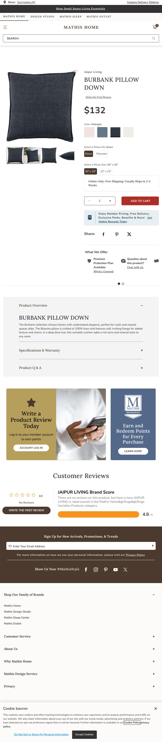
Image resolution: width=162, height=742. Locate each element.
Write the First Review (98, 97)
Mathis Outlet (12, 623)
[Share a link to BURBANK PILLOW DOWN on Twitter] (129, 234)
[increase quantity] (112, 201)
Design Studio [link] (42, 16)
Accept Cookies (84, 734)
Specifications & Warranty (39, 350)
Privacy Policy (135, 555)
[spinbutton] (100, 201)
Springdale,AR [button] (26, 2)
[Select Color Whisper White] (129, 133)
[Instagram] (96, 569)
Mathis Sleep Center (16, 617)
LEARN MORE (133, 451)
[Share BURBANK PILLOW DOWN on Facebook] (103, 235)
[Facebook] (86, 569)
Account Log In (31, 448)
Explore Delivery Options (143, 2)
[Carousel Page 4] (65, 155)
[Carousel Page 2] (32, 155)
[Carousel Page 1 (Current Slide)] (15, 155)
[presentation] (123, 283)
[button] (5, 27)
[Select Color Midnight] (116, 133)
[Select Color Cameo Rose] (90, 133)
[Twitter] (125, 569)
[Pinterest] (106, 569)
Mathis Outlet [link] (99, 16)
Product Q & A (30, 368)
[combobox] (81, 38)
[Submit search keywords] (153, 39)
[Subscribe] (153, 546)
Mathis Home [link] (14, 16)
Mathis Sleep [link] (71, 16)
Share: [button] (89, 234)
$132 (95, 110)
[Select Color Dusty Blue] (103, 133)
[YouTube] (116, 569)
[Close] (155, 708)
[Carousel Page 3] (49, 155)
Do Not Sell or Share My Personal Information (41, 734)
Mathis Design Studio (17, 612)
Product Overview (33, 305)
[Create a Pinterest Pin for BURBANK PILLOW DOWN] (117, 235)
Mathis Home (12, 606)
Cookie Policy (132, 722)
